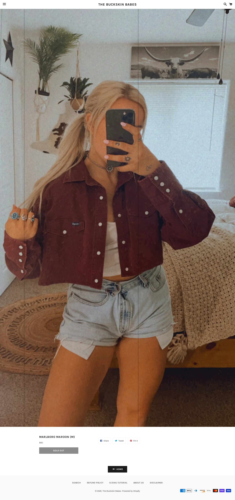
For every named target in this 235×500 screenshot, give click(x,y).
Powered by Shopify (131, 491)
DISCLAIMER (156, 482)
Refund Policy (95, 482)
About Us (138, 482)
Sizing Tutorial (118, 482)
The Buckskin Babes (117, 4)
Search (76, 482)
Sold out (58, 450)
